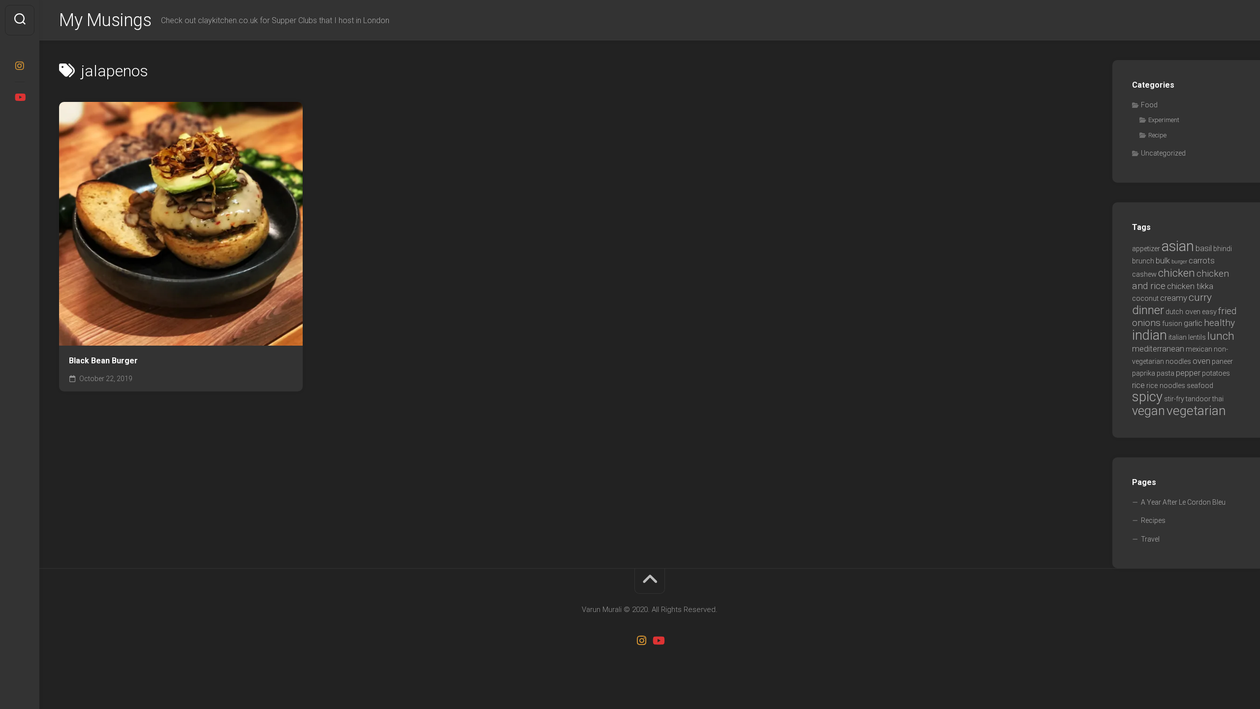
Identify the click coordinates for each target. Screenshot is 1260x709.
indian (1149, 335)
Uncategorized (1163, 153)
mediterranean (1158, 349)
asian (1178, 246)
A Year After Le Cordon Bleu (1183, 502)
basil (1204, 248)
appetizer (1146, 249)
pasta (1165, 373)
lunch (1220, 335)
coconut (1145, 298)
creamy (1173, 298)
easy (1209, 312)
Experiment (1163, 120)
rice (1138, 385)
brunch (1143, 261)
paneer (1222, 361)
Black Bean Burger (103, 360)
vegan (1148, 410)
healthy (1219, 322)
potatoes (1216, 373)
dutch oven (1183, 312)
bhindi (1222, 249)
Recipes (1153, 520)
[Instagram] (20, 66)
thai (1218, 399)
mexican (1199, 349)
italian (1177, 337)
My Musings (105, 20)
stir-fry (1174, 399)
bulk (1163, 260)
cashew (1144, 274)
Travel (1150, 539)
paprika (1143, 373)
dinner (1148, 310)
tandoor (1198, 399)
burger (1179, 261)
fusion (1172, 324)
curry (1200, 297)
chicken (1176, 272)
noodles (1178, 361)
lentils (1197, 337)
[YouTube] (20, 97)
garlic (1193, 323)
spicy (1147, 397)
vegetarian (1196, 410)
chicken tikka (1190, 286)
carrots (1202, 260)
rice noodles (1165, 386)
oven (1201, 361)
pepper (1188, 373)
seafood (1200, 386)
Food (1149, 105)
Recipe (1157, 135)
